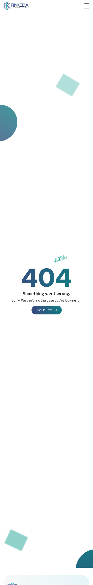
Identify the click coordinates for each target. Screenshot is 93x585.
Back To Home (44, 310)
